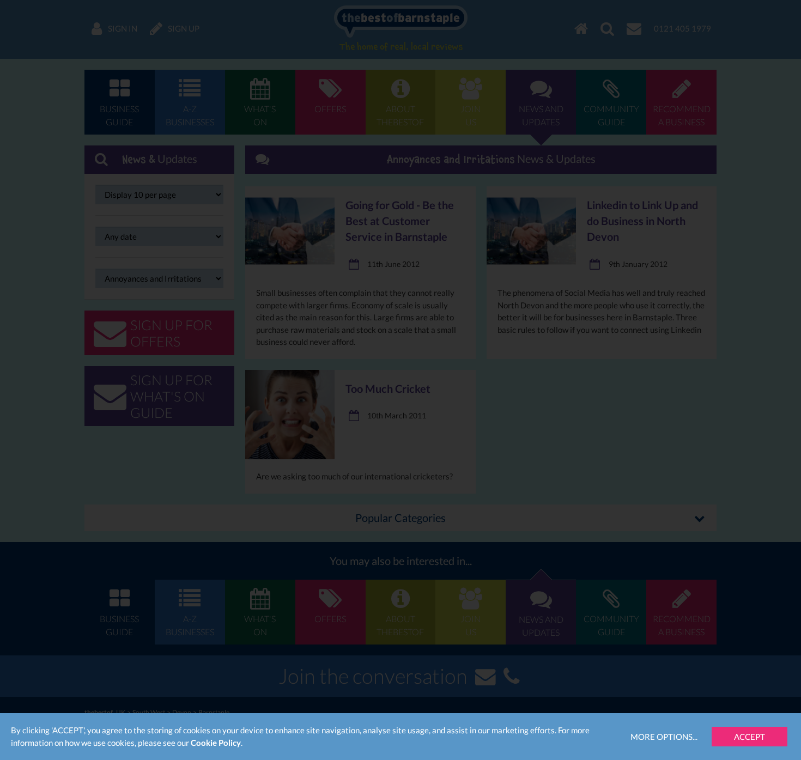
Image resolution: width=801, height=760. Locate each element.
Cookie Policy (216, 742)
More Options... (663, 736)
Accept (749, 736)
